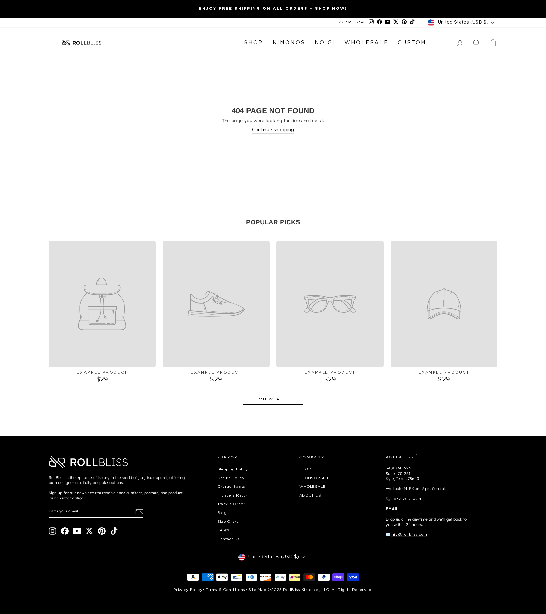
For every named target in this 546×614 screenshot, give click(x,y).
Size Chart (228, 521)
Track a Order (231, 504)
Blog (222, 513)
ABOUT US (310, 495)
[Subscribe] (139, 512)
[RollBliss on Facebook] (65, 531)
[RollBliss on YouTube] (77, 531)
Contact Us (228, 539)
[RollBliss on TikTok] (114, 531)
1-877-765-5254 (348, 22)
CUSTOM (412, 42)
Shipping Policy (232, 469)
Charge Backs (231, 486)
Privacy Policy (187, 590)
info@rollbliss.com (409, 534)
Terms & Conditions (225, 590)
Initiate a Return (233, 495)
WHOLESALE (366, 42)
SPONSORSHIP (314, 478)
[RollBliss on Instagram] (52, 531)
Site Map (257, 590)
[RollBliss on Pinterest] (102, 531)
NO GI (325, 42)
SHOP (253, 42)
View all (273, 399)
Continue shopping (273, 130)
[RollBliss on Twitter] (89, 531)
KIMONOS (289, 42)
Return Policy (231, 478)
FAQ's (223, 530)
